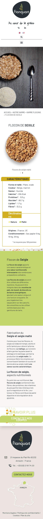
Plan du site (25, 515)
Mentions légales (9, 513)
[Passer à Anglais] (20, 32)
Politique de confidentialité (28, 513)
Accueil (7, 112)
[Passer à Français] (23, 32)
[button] (21, 37)
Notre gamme (19, 112)
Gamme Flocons (34, 112)
